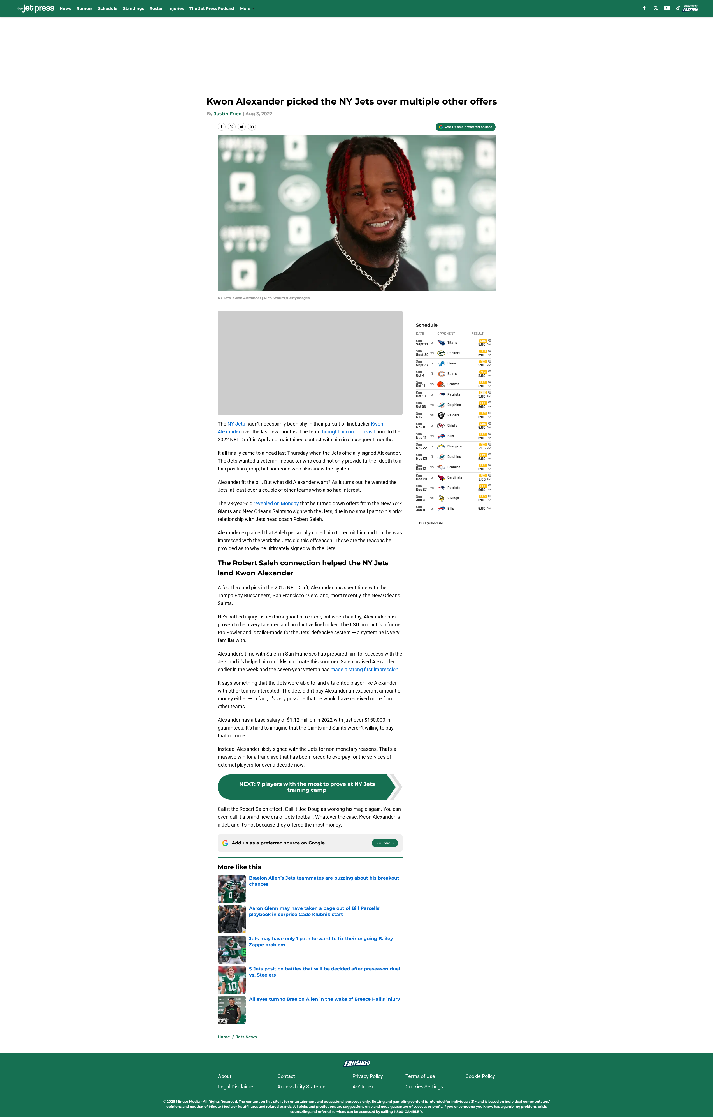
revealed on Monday (276, 503)
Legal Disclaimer (236, 1087)
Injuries (176, 8)
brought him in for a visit (348, 432)
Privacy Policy (367, 1076)
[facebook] (644, 8)
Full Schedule (431, 523)
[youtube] (667, 8)
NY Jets (236, 424)
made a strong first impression (364, 669)
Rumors (84, 8)
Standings (133, 8)
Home (224, 1036)
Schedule (107, 8)
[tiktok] (678, 8)
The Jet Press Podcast (211, 8)
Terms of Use (420, 1076)
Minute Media (188, 1101)
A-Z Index (363, 1087)
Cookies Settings (424, 1087)
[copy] (252, 127)
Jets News (246, 1036)
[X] (656, 8)
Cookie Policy (480, 1076)
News (65, 8)
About (224, 1076)
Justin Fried (228, 113)
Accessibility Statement (303, 1087)
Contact (286, 1076)
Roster (156, 8)
